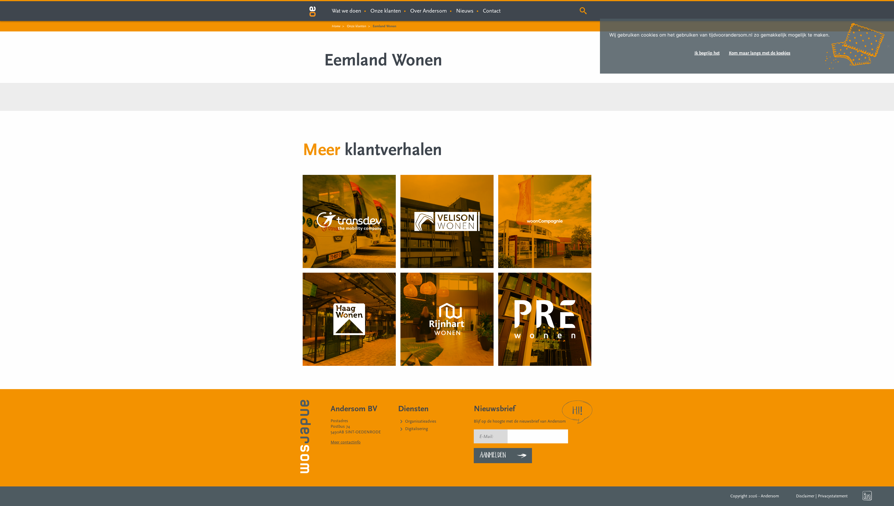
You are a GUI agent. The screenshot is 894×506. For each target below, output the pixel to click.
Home (336, 26)
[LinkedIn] (867, 495)
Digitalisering (416, 428)
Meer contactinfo (346, 442)
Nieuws (465, 11)
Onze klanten (385, 11)
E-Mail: (486, 436)
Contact (492, 11)
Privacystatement (833, 496)
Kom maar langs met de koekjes (759, 53)
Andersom (770, 496)
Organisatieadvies (420, 421)
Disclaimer (805, 496)
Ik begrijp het (707, 53)
